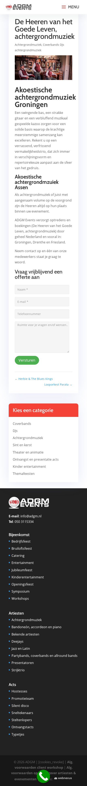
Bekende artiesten (25, 634)
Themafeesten (24, 473)
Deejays (17, 641)
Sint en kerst (22, 445)
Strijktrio (18, 670)
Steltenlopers (22, 720)
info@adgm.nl (30, 516)
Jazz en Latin (21, 648)
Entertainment (23, 562)
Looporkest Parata (58, 384)
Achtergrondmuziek (28, 45)
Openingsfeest (23, 584)
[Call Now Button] (43, 776)
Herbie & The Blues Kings (34, 379)
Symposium (21, 591)
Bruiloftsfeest (22, 548)
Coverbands (22, 423)
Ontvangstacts (23, 727)
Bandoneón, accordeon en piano (37, 627)
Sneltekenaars (22, 713)
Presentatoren (23, 663)
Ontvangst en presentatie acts (36, 459)
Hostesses (19, 691)
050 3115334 (24, 521)
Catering (18, 555)
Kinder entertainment (29, 466)
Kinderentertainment (28, 577)
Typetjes (18, 734)
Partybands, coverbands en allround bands (44, 655)
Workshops (20, 598)
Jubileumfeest (22, 570)
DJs (15, 430)
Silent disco (20, 705)
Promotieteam (23, 698)
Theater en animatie (28, 452)
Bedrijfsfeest (21, 541)
